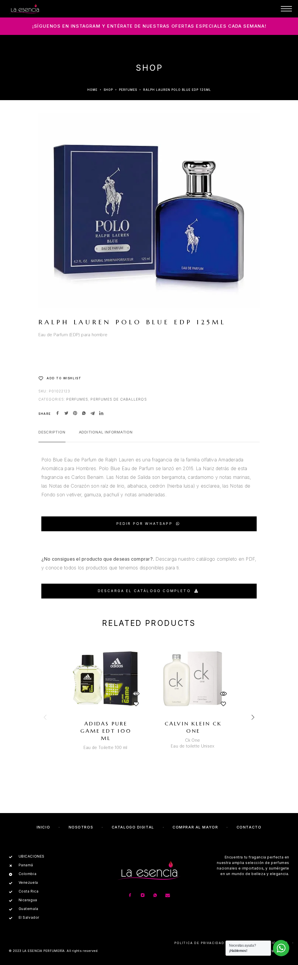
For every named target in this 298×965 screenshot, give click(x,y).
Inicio (43, 827)
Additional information (106, 432)
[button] (149, 523)
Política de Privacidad (199, 943)
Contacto (249, 827)
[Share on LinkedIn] (101, 413)
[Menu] (286, 8)
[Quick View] (136, 694)
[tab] (51, 435)
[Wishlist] (136, 704)
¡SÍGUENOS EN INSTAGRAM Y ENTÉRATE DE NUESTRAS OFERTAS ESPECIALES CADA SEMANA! (149, 26)
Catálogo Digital (133, 827)
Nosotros (81, 827)
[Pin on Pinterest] (75, 413)
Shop (108, 89)
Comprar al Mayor (195, 827)
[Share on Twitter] (66, 413)
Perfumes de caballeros (119, 399)
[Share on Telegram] (92, 413)
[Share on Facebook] (57, 413)
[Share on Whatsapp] (83, 413)
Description (51, 432)
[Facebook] (130, 895)
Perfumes (128, 89)
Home (92, 89)
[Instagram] (142, 895)
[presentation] (46, 717)
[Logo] (25, 9)
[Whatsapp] (155, 895)
